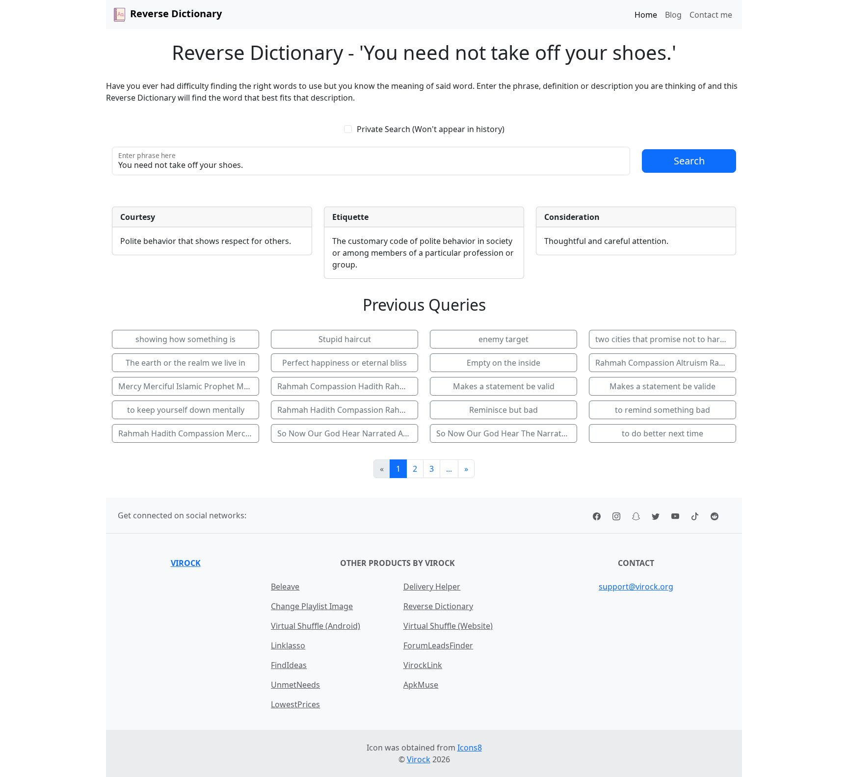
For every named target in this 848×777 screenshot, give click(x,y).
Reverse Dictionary (438, 606)
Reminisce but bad (503, 409)
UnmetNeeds (295, 684)
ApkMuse (420, 684)
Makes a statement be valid (504, 386)
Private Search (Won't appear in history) (430, 129)
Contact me (710, 14)
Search (689, 160)
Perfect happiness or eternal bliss (344, 362)
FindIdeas (289, 665)
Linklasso (288, 645)
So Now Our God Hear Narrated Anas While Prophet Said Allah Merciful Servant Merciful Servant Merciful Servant (347, 433)
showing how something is (185, 339)
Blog (673, 14)
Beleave (285, 586)
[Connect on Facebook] (597, 515)
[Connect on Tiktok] (695, 515)
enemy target (503, 339)
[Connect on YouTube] (675, 515)
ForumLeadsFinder (438, 645)
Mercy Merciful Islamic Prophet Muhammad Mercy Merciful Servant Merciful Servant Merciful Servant (188, 386)
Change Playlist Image (312, 606)
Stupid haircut (344, 339)
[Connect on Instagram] (616, 515)
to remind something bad (662, 409)
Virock (186, 563)
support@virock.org (636, 586)
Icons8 (469, 747)
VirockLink (422, 665)
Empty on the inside (503, 362)
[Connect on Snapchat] (636, 515)
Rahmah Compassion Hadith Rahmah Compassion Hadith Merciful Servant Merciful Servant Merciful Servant (347, 386)
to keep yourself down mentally (185, 409)
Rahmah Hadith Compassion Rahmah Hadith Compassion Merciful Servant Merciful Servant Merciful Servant (347, 409)
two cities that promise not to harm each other (665, 339)
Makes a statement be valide (663, 386)
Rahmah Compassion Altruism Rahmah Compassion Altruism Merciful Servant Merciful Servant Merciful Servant (665, 362)
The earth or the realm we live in (185, 362)
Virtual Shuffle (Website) (448, 625)
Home (646, 14)
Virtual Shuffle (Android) (315, 625)
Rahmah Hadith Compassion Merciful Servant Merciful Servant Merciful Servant (188, 433)
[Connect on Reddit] (714, 515)
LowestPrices (295, 704)
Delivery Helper (431, 586)
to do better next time (662, 433)
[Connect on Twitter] (656, 515)
